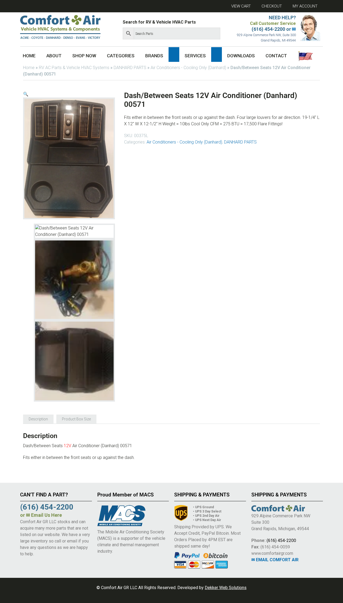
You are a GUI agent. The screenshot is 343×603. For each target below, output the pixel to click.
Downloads (241, 55)
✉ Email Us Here (44, 515)
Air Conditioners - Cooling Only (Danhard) (188, 67)
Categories (121, 55)
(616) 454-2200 (281, 540)
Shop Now (84, 55)
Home (29, 55)
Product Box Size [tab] (76, 419)
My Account (305, 6)
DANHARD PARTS (130, 67)
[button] (174, 54)
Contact (276, 55)
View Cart (241, 6)
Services (195, 55)
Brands (154, 55)
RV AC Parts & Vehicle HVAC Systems (74, 67)
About (54, 55)
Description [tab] (38, 419)
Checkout (272, 6)
